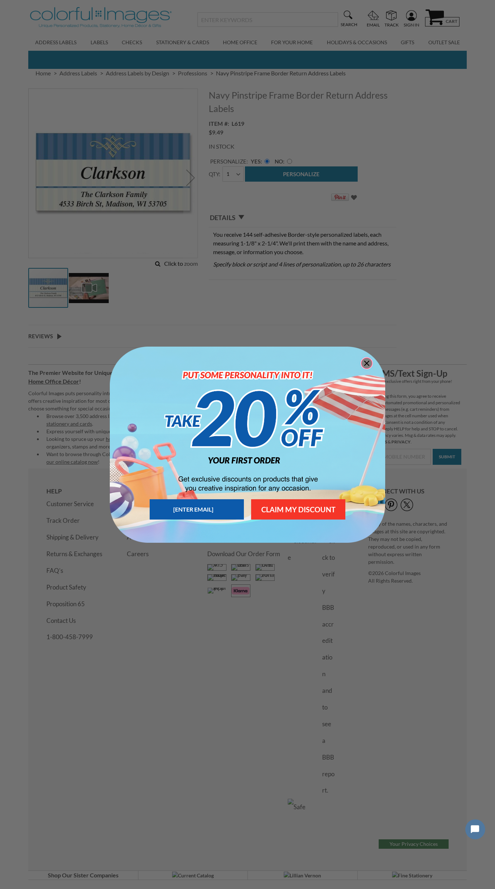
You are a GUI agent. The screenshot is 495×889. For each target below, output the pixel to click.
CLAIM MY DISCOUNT (298, 509)
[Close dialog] (367, 363)
